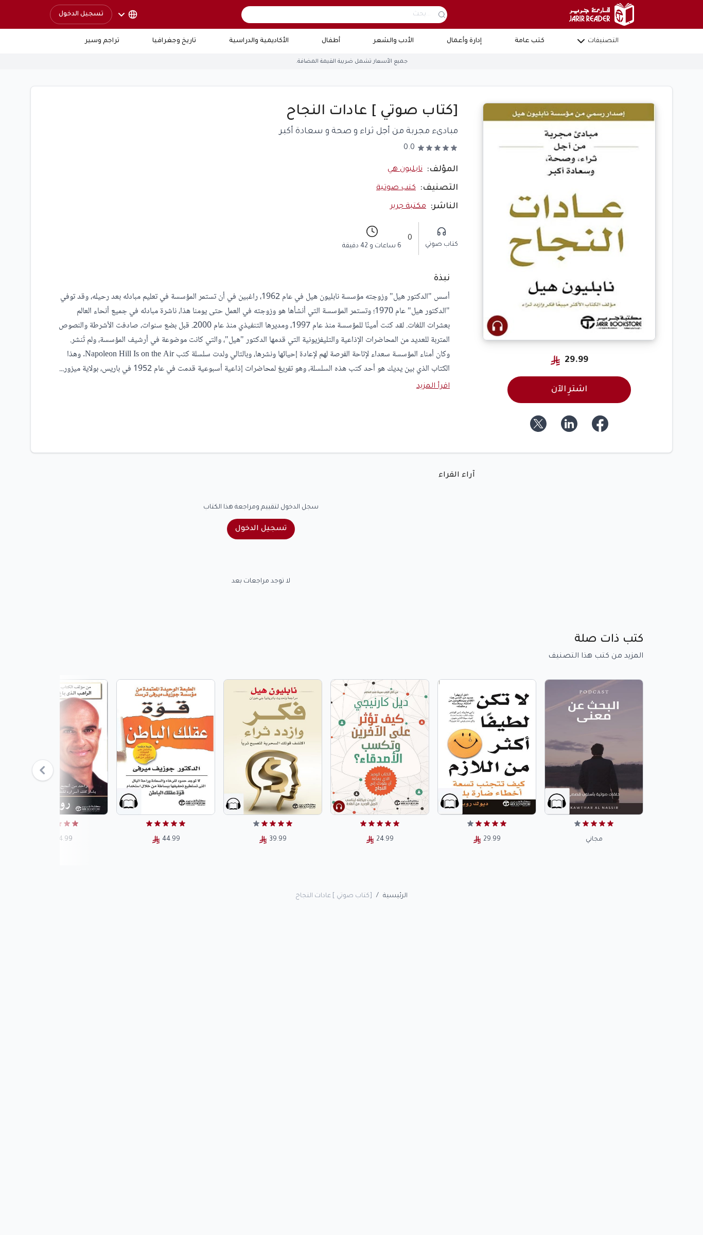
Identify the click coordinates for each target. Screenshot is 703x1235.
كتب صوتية (396, 188)
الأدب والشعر (393, 41)
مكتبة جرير (408, 207)
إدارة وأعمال (464, 41)
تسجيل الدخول (81, 14)
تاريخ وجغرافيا (174, 41)
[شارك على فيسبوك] (600, 423)
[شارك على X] (538, 423)
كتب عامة (529, 41)
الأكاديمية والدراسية (259, 41)
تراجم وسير (102, 41)
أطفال (331, 41)
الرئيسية (395, 896)
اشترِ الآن (569, 389)
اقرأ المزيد (433, 387)
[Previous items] (43, 770)
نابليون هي (405, 170)
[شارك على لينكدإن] (569, 423)
